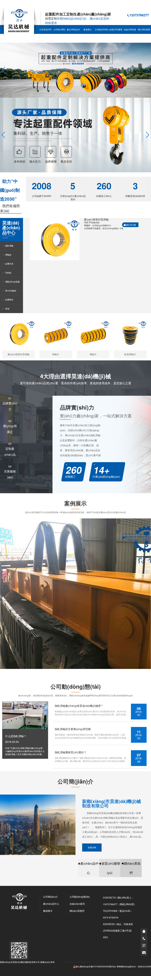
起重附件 (9, 299)
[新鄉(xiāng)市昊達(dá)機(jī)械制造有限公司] (19, 20)
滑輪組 (8, 254)
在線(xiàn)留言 (130, 34)
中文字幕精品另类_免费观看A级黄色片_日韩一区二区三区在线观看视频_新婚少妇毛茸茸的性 (42, 4)
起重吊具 (9, 263)
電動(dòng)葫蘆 (12, 281)
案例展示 (87, 29)
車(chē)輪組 (10, 290)
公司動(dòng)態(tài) (102, 34)
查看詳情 (92, 847)
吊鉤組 (8, 272)
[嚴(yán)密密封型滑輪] (55, 239)
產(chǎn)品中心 (73, 34)
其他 (7, 308)
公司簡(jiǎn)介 (59, 34)
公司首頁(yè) (45, 29)
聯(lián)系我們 (132, 868)
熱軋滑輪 (9, 245)
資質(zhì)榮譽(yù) (115, 34)
